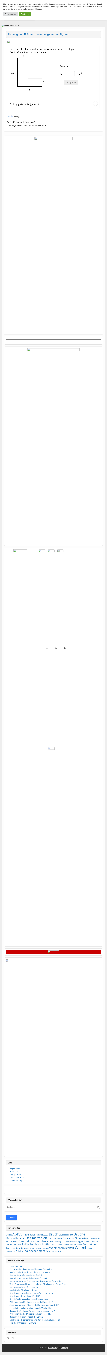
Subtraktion (90, 1244)
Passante (94, 1242)
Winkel (80, 1248)
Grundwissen (82, 1238)
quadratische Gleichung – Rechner (24, 1290)
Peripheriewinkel (13, 1245)
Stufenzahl (78, 1245)
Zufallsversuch (53, 1251)
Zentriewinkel (10, 1251)
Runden (34, 1244)
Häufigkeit (11, 1241)
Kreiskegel (58, 1242)
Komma (23, 1241)
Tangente (10, 1248)
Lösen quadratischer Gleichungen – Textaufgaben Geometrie (35, 1281)
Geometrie (68, 1238)
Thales (32, 1248)
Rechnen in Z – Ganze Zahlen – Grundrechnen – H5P (32, 1311)
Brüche (79, 1234)
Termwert (25, 1248)
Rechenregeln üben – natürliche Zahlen (26, 1317)
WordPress (52, 1348)
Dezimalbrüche (15, 1238)
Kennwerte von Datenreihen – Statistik (26, 1275)
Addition (18, 1234)
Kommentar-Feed (17, 1178)
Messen (85, 1241)
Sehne (54, 1245)
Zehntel (89, 1248)
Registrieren (15, 1169)
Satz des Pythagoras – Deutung (23, 1323)
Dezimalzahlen (36, 1238)
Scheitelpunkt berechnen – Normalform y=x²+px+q (31, 1293)
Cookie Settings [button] (10, 14)
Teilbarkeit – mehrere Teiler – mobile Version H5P (31, 1308)
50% (10, 1235)
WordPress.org (16, 1181)
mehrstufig (75, 1242)
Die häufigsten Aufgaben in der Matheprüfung (29, 1299)
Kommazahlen (37, 1241)
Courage (64, 1348)
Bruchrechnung (66, 1235)
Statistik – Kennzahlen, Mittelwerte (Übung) (28, 1278)
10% (7, 1235)
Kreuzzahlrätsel (16, 1266)
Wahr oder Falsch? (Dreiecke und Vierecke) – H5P (31, 1314)
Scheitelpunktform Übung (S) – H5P (25, 1296)
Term (18, 1248)
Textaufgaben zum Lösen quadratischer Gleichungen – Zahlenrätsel (38, 1284)
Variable (46, 1248)
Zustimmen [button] (25, 14)
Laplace (66, 1242)
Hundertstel (95, 1238)
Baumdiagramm (33, 1235)
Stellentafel (69, 1245)
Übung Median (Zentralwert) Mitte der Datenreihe (31, 1269)
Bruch (53, 1234)
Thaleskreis (38, 1248)
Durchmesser (55, 1238)
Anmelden (14, 1172)
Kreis (50, 1241)
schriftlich (45, 1244)
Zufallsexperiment (33, 1251)
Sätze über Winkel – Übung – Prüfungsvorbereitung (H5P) (34, 1305)
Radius (25, 1244)
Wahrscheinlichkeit (61, 1248)
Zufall (18, 1251)
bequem (45, 1235)
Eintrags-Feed (15, 1175)
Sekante (61, 1245)
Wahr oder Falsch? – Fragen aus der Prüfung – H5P (31, 1302)
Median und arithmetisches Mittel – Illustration (30, 1272)
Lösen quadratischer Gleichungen (24, 1287)
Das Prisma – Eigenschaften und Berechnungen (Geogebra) (35, 1320)
